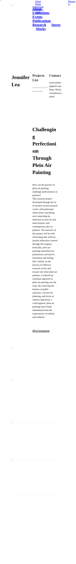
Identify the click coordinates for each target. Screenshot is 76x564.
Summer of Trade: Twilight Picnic (37, 91)
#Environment (41, 330)
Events (37, 17)
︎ (5, 555)
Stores (56, 25)
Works (41, 29)
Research (39, 25)
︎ (1, 555)
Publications (41, 21)
